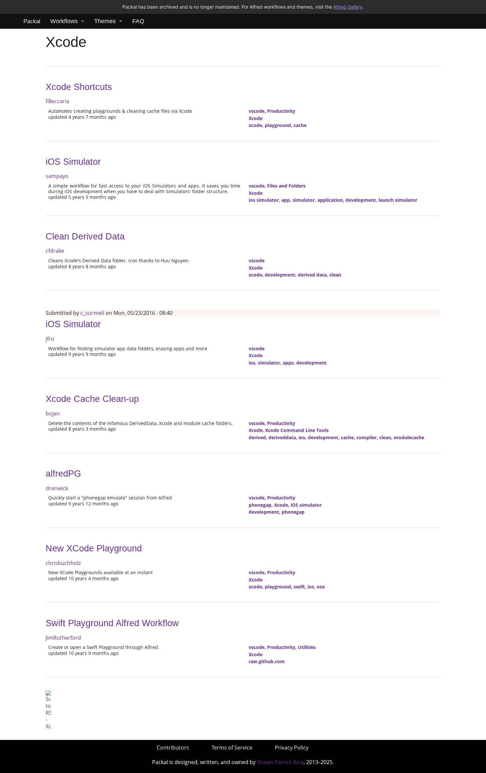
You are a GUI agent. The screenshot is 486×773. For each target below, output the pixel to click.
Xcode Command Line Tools (297, 430)
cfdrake (55, 250)
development (360, 200)
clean (335, 275)
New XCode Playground (94, 548)
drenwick (57, 488)
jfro (50, 338)
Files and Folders (286, 186)
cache (300, 125)
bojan (53, 413)
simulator (304, 200)
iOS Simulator (73, 162)
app (285, 200)
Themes (105, 21)
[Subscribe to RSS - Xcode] (48, 709)
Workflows (64, 21)
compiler (366, 437)
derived (257, 437)
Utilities (307, 647)
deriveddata (282, 437)
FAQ (138, 21)
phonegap (260, 505)
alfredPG (63, 474)
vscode (256, 111)
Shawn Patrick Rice (280, 762)
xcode (255, 125)
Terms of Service (232, 747)
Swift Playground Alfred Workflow (112, 623)
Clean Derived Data (85, 236)
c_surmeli (92, 313)
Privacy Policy (291, 747)
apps (288, 363)
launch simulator (398, 200)
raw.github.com (267, 661)
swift (299, 586)
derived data (312, 275)
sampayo (57, 176)
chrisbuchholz (63, 563)
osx (321, 586)
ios (252, 363)
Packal (31, 21)
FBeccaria (57, 101)
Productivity (281, 111)
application (330, 200)
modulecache (409, 437)
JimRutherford (63, 637)
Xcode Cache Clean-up (92, 399)
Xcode (256, 118)
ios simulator (264, 200)
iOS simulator (306, 505)
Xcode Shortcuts (79, 87)
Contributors (173, 747)
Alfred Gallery (347, 7)
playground (278, 125)
